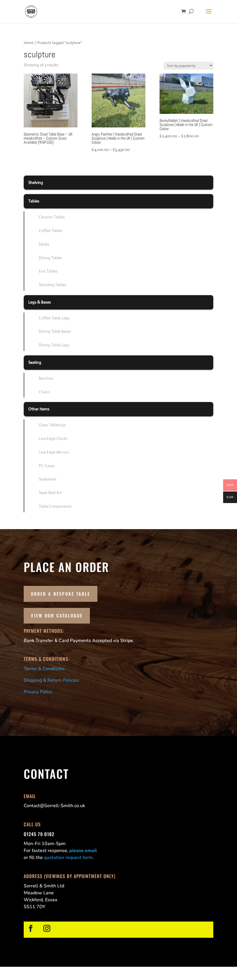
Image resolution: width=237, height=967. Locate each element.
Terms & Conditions (44, 669)
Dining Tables (50, 257)
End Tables (48, 271)
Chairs (44, 391)
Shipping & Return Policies (51, 680)
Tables (33, 201)
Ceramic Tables (52, 217)
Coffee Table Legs (54, 318)
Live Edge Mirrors (54, 452)
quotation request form (68, 857)
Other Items (38, 409)
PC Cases (47, 465)
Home (29, 42)
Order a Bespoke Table (60, 594)
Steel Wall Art (50, 492)
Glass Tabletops (52, 424)
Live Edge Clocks (53, 438)
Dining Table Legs (54, 345)
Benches (46, 378)
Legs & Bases (39, 302)
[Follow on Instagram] (47, 928)
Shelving (35, 182)
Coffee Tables (50, 230)
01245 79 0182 (39, 834)
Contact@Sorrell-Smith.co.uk (54, 806)
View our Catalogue (57, 615)
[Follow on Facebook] (31, 928)
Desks (44, 244)
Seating (34, 362)
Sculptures (47, 479)
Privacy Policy (38, 692)
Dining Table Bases (55, 331)
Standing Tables (52, 284)
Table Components (55, 506)
